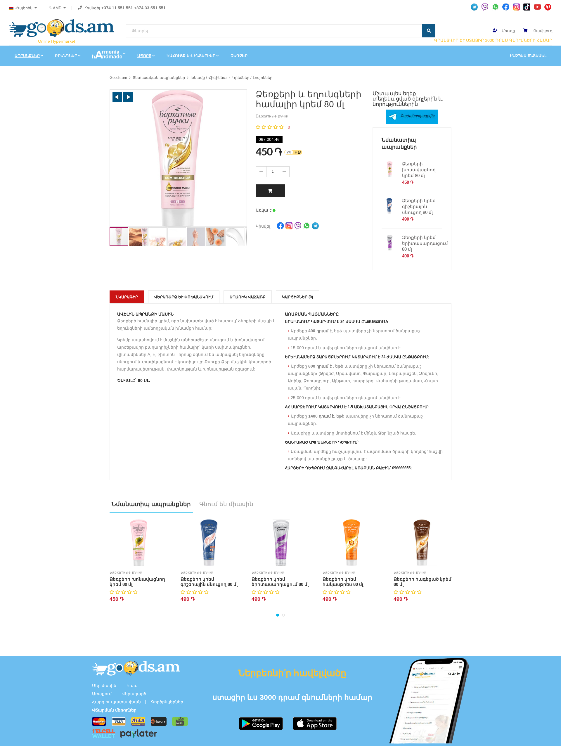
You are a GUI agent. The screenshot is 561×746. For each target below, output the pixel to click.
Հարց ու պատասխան (116, 702)
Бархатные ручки (126, 572)
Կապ (132, 685)
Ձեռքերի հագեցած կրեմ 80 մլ (422, 582)
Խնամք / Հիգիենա (209, 77)
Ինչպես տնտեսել (528, 55)
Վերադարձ (134, 694)
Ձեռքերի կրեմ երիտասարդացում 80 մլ (425, 243)
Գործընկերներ (167, 702)
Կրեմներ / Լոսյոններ (252, 77)
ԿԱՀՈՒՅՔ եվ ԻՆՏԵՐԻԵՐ (191, 55)
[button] (117, 97)
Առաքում (102, 694)
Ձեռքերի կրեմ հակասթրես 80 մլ (343, 582)
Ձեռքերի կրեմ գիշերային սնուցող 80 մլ (419, 206)
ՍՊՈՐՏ (144, 55)
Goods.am (118, 77)
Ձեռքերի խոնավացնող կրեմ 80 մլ (419, 169)
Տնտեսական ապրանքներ (159, 77)
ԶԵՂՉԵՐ (239, 55)
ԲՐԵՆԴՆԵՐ (66, 55)
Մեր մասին (104, 685)
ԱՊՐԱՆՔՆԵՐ (27, 55)
